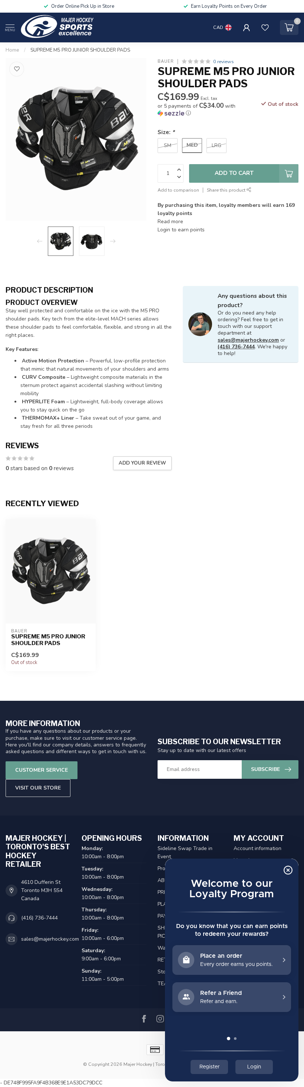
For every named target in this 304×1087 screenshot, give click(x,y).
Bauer (166, 61)
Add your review (142, 463)
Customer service (41, 770)
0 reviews (223, 61)
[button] (204, 109)
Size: (166, 132)
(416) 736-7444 (236, 346)
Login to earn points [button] (181, 229)
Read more (170, 221)
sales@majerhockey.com (248, 340)
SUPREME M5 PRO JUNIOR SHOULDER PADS (80, 50)
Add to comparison (178, 190)
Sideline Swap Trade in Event (185, 852)
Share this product (227, 190)
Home (12, 50)
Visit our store (38, 787)
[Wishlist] (265, 27)
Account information (257, 848)
